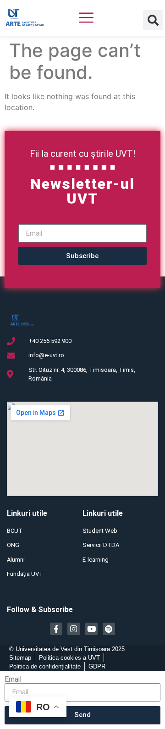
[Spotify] (109, 629)
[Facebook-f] (56, 629)
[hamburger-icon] (86, 18)
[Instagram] (73, 629)
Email (13, 679)
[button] (153, 20)
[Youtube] (91, 629)
